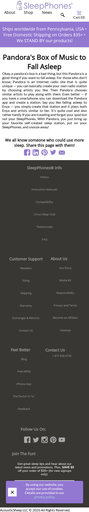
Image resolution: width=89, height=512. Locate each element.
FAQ (44, 239)
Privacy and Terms (65, 305)
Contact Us (26, 330)
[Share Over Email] (62, 152)
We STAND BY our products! (45, 40)
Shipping (26, 293)
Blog (24, 359)
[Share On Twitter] (53, 152)
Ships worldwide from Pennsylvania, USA (43, 29)
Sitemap (65, 330)
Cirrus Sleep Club (44, 214)
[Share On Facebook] (27, 152)
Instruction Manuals (44, 189)
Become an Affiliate (65, 318)
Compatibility (44, 202)
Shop (28, 12)
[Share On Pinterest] (44, 152)
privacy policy (44, 497)
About (9, 12)
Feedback (24, 409)
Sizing (26, 280)
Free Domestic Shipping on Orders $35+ (43, 35)
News (47, 12)
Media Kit (65, 280)
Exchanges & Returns (25, 318)
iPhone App (23, 384)
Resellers (26, 268)
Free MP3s (24, 371)
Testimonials (45, 227)
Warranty (26, 306)
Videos (44, 177)
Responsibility (65, 293)
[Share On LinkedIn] (36, 152)
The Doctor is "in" (24, 396)
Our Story (65, 268)
